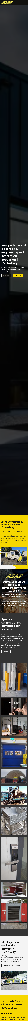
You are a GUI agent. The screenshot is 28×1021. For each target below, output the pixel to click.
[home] (7, 2)
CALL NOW (18, 275)
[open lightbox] (14, 680)
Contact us (6, 275)
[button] (25, 2)
